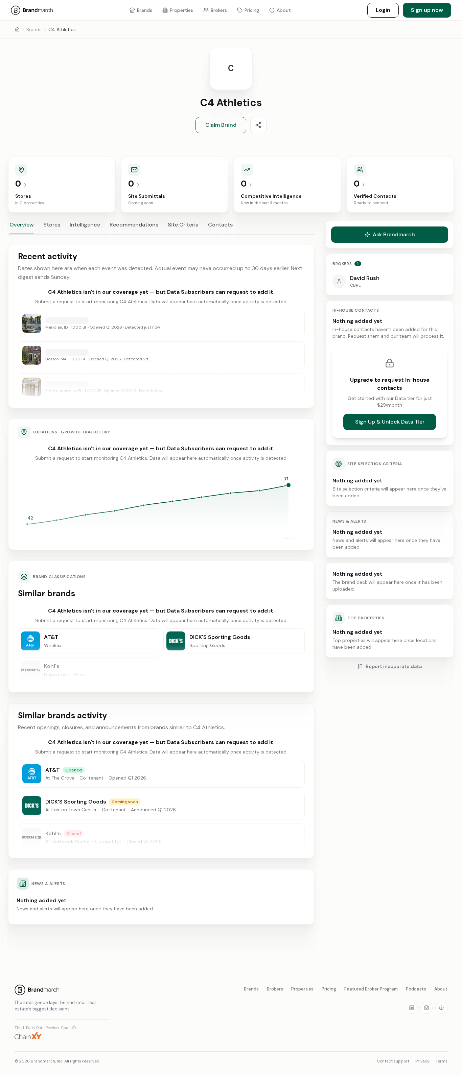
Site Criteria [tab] (183, 224)
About (440, 989)
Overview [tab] (21, 224)
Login (383, 10)
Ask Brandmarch (394, 234)
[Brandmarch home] (62, 989)
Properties (302, 989)
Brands (34, 29)
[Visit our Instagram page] (426, 1008)
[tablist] (161, 228)
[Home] (17, 29)
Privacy (422, 1061)
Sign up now (427, 10)
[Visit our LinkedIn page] (412, 1008)
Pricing (329, 989)
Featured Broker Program (371, 989)
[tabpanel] (161, 584)
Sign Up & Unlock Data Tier (389, 421)
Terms (441, 1061)
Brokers (275, 989)
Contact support (393, 1061)
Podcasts (416, 989)
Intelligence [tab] (85, 224)
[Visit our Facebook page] (441, 1008)
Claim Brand (220, 124)
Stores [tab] (51, 224)
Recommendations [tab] (134, 224)
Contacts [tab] (220, 224)
